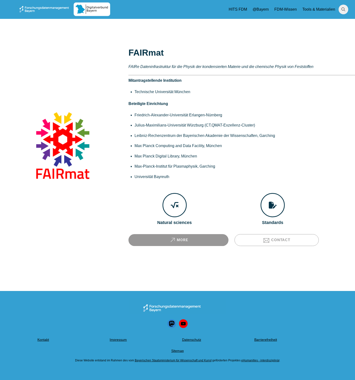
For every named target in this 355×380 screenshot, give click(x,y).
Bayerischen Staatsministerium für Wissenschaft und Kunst (173, 360)
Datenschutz (191, 340)
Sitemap (177, 351)
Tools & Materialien (318, 9)
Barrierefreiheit (265, 340)
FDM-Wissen (285, 9)
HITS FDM (238, 9)
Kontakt (43, 340)
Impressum (118, 340)
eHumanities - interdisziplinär (260, 360)
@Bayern (261, 9)
